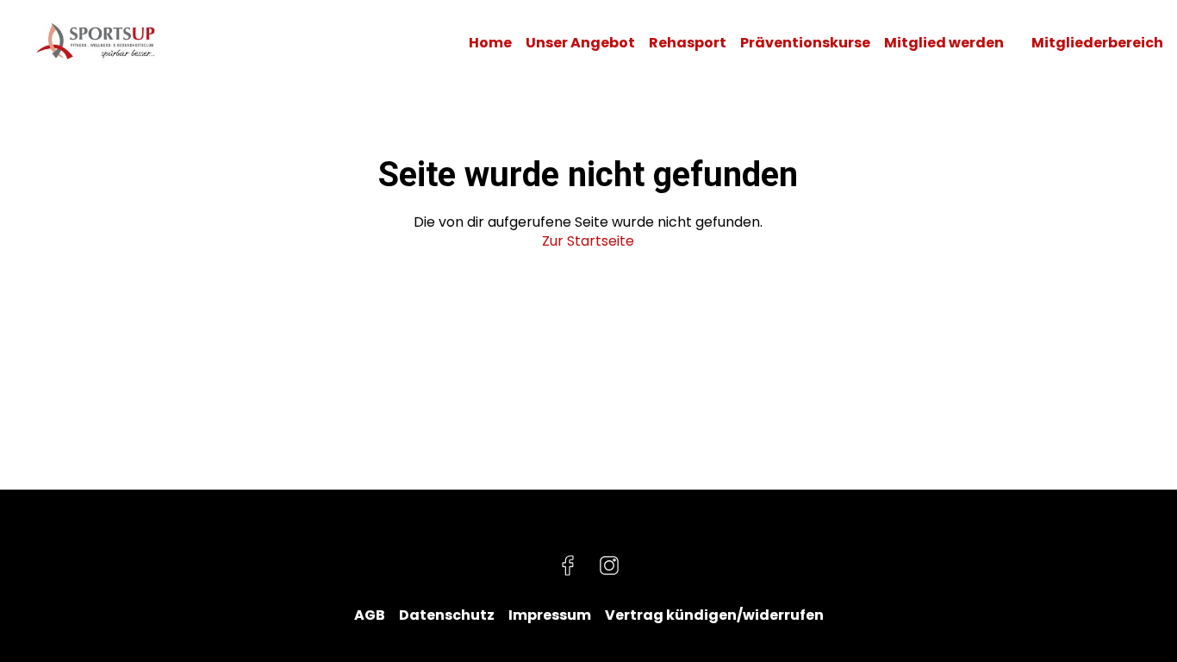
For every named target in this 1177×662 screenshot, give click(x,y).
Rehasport (687, 43)
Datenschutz (447, 615)
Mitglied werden (944, 43)
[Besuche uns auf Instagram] (609, 565)
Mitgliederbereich (1097, 43)
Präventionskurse (805, 43)
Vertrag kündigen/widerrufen (714, 615)
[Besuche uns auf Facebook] (568, 565)
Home (490, 43)
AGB (369, 615)
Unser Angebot (580, 43)
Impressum (549, 615)
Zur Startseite (588, 241)
